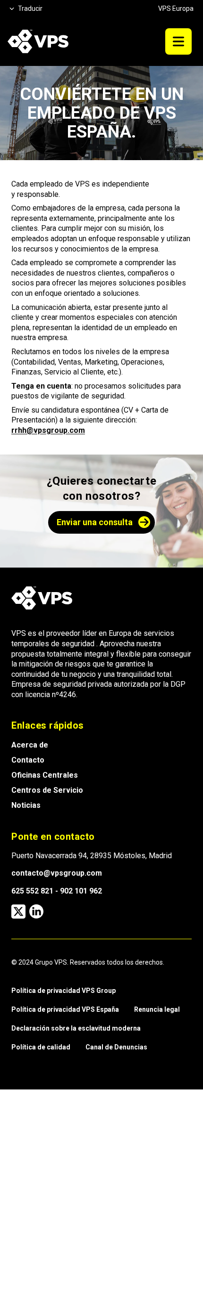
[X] (18, 911)
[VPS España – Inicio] (38, 41)
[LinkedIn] (36, 911)
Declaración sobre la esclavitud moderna (76, 1028)
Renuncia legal (157, 1009)
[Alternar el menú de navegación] (178, 41)
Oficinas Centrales (44, 775)
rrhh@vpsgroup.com (48, 430)
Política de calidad (40, 1047)
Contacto (27, 760)
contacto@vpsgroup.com (56, 873)
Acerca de (29, 744)
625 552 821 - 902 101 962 (56, 890)
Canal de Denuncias (116, 1047)
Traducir (30, 8)
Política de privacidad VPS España (65, 1009)
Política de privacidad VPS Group (63, 990)
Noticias (26, 805)
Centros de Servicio (47, 790)
